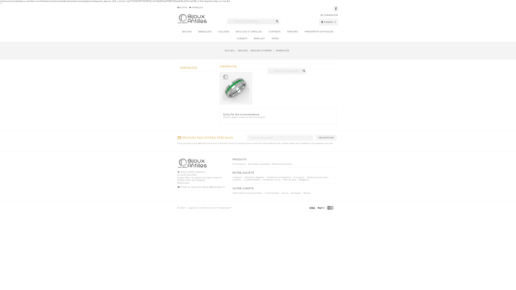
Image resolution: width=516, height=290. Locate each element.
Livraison (237, 177)
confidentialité (252, 179)
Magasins (304, 179)
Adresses (296, 193)
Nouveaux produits (259, 164)
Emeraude (188, 67)
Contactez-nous (271, 179)
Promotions (239, 164)
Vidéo (275, 38)
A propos (299, 177)
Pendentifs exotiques (319, 31)
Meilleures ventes (282, 164)
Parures (292, 31)
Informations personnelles (247, 193)
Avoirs (285, 193)
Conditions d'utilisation (279, 177)
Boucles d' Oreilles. (249, 31)
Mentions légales (254, 177)
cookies (237, 179)
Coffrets (275, 31)
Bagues (187, 31)
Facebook (335, 8)
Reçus (307, 193)
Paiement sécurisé (317, 177)
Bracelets (205, 31)
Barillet (259, 38)
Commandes (272, 193)
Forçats (242, 38)
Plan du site (290, 179)
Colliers (223, 31)
